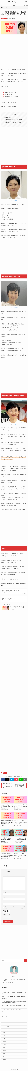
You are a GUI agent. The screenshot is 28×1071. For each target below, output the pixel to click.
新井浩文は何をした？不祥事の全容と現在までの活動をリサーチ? (14, 1006)
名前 (4, 892)
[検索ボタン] (26, 2)
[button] (3, 779)
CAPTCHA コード (6, 914)
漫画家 (4, 1051)
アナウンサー (6, 1024)
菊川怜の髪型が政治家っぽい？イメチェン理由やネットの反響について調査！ (18, 608)
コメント (5, 875)
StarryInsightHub (14, 2)
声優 (4, 1036)
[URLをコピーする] (25, 779)
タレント (4, 18)
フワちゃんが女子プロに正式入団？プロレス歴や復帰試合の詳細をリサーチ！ (14, 997)
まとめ (6, 124)
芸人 (4, 1056)
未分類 (4, 1045)
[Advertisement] (14, 50)
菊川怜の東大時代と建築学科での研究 (14, 122)
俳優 (4, 1032)
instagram (15, 200)
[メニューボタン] (2, 2)
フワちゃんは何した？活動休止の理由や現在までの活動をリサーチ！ (14, 993)
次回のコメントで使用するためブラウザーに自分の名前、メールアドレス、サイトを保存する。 (14, 907)
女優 (4, 1038)
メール (5, 897)
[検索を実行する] (25, 960)
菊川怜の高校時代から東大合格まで (13, 119)
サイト (4, 902)
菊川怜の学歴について (10, 117)
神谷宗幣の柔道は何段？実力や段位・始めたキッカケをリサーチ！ (14, 1010)
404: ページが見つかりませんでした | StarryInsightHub (10, 591)
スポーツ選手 (6, 1027)
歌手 (4, 1047)
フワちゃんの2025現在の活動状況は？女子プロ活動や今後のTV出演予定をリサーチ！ (14, 1002)
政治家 (4, 1042)
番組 (4, 1053)
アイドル (5, 1021)
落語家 (4, 1059)
